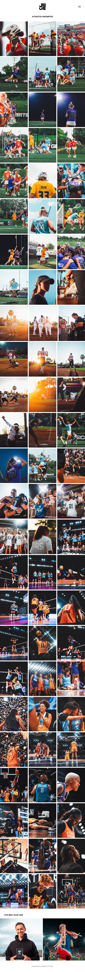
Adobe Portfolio (47, 966)
